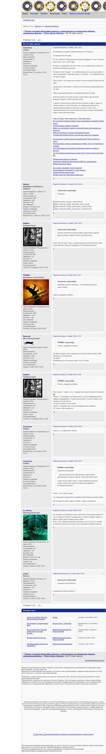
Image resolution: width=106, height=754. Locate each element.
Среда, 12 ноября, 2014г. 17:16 (71, 336)
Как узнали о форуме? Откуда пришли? (67, 168)
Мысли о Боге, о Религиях (61, 623)
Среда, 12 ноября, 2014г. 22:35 (71, 374)
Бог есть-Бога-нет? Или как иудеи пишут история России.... (37, 631)
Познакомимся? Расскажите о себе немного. (69, 170)
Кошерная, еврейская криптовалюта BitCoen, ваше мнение (75, 162)
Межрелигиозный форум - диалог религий (62, 630)
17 (39, 40)
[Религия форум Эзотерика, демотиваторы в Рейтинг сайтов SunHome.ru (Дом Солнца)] (68, 734)
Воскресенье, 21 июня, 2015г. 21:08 (72, 573)
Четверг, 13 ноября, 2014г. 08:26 (71, 426)
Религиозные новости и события (65, 159)
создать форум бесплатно (94, 660)
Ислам (54, 617)
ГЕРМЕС (26, 275)
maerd (25, 574)
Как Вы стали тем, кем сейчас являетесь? (68, 175)
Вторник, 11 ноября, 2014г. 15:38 (71, 184)
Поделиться (57, 47)
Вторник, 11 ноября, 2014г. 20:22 (71, 223)
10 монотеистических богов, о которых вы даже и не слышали (76, 135)
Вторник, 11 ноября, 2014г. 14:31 (71, 47)
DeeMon (26, 223)
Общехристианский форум (62, 644)
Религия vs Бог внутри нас (36, 638)
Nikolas (26, 184)
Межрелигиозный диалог (62, 164)
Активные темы (29, 20)
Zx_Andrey (27, 511)
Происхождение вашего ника (63, 172)
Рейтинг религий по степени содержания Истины (71, 133)
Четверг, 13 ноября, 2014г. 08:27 (71, 461)
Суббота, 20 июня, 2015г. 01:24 (71, 510)
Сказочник (27, 48)
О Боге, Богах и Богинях (54, 33)
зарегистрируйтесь (52, 26)
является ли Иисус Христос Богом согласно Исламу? (37, 618)
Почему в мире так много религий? (65, 126)
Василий (26, 336)
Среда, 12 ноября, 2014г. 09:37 (71, 275)
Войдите (38, 26)
